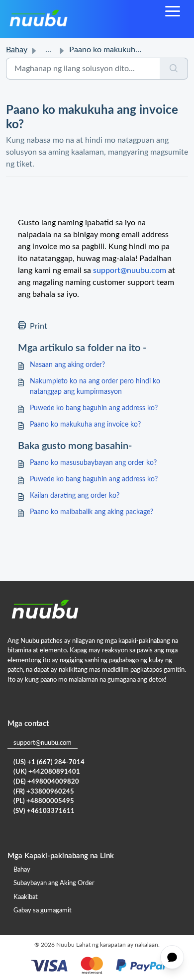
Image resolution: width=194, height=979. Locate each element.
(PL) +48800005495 (43, 801)
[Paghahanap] (174, 69)
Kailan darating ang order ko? (74, 495)
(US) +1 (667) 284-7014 (49, 762)
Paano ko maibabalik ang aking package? (91, 512)
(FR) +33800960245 (43, 792)
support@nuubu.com (42, 743)
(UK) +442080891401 (46, 772)
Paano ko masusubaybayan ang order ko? (93, 462)
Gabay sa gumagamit (42, 910)
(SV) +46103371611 (44, 811)
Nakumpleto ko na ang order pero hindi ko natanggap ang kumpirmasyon (95, 386)
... (48, 50)
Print (38, 326)
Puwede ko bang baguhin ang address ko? (94, 408)
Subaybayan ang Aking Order (54, 883)
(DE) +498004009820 (46, 782)
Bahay (16, 50)
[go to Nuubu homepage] (38, 19)
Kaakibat (25, 897)
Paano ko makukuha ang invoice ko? (85, 424)
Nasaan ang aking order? (67, 364)
